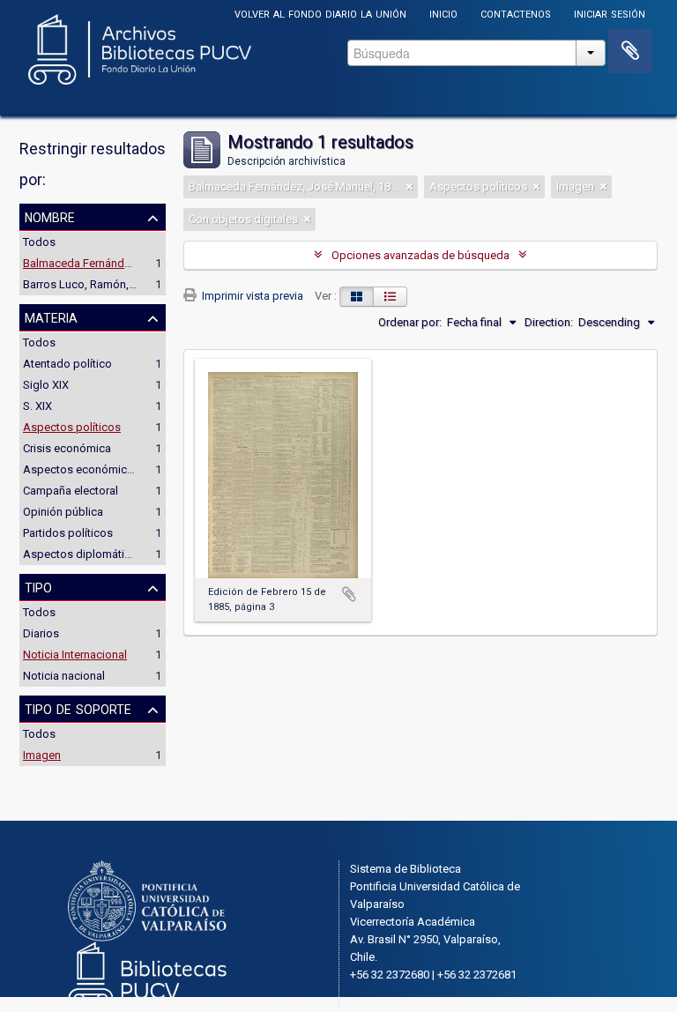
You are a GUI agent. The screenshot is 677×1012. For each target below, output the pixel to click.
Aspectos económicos (81, 469)
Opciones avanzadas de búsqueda (420, 255)
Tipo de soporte (78, 707)
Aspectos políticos (72, 427)
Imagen (42, 755)
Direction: (548, 322)
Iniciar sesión (609, 12)
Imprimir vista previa (251, 295)
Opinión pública (63, 511)
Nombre (50, 216)
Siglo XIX (46, 384)
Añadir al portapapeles (349, 594)
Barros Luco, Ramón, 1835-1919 (103, 284)
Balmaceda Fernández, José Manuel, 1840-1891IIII (149, 263)
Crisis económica (67, 448)
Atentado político (67, 363)
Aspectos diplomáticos (83, 554)
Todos (39, 242)
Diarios (41, 633)
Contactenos (515, 12)
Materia (51, 316)
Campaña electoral (70, 490)
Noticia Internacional (75, 654)
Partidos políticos (68, 532)
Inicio (443, 12)
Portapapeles (630, 51)
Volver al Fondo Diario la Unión (320, 12)
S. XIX (37, 406)
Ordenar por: (410, 322)
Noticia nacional (64, 675)
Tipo (38, 586)
